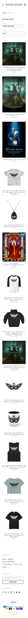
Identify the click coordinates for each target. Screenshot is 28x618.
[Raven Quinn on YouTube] (19, 592)
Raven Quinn (14, 4)
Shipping (10, 559)
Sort (3, 23)
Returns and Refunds (8, 562)
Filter (4, 30)
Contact (4, 567)
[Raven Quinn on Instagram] (5, 592)
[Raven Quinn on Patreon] (11, 592)
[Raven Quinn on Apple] (16, 592)
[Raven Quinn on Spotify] (13, 592)
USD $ (13, 602)
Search (4, 559)
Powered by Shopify (14, 614)
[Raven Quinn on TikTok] (8, 592)
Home (4, 13)
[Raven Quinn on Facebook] (3, 592)
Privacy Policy (18, 564)
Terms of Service (7, 564)
